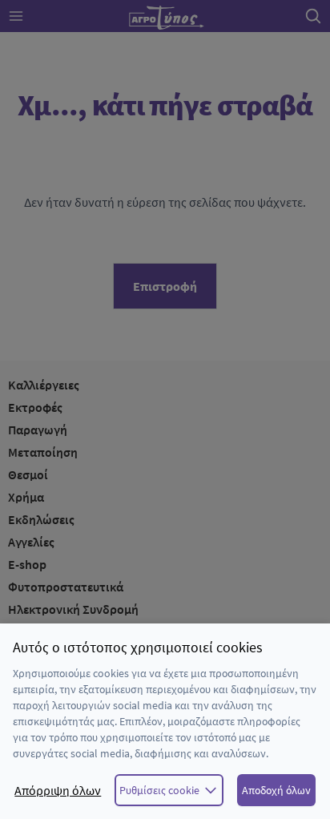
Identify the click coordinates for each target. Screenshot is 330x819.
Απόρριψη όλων (57, 790)
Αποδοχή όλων (276, 790)
